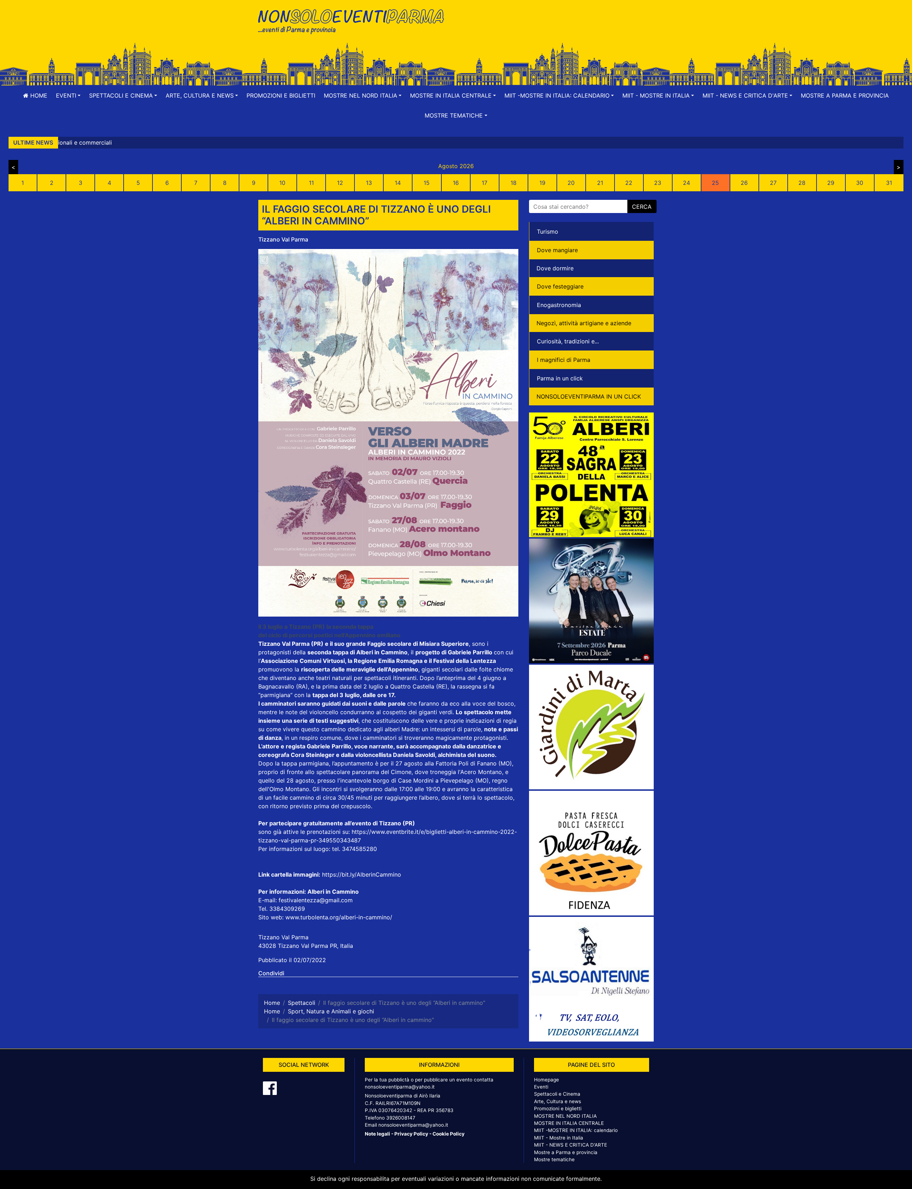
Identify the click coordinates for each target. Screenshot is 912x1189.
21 (600, 182)
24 (686, 182)
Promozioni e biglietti (281, 95)
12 (340, 182)
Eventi (541, 1087)
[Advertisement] (557, 29)
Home (37, 95)
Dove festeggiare (560, 286)
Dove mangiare (557, 250)
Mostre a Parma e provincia (845, 95)
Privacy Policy (411, 1134)
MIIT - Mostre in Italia (558, 1138)
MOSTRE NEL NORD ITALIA (565, 1116)
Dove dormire (555, 268)
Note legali (377, 1134)
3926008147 (400, 1118)
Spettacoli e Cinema (557, 1094)
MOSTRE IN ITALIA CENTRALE (569, 1123)
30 (859, 182)
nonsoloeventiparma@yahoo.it (400, 1087)
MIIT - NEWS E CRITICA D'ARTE (570, 1145)
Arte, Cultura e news (557, 1101)
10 (282, 182)
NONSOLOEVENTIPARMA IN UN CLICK (589, 396)
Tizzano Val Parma (283, 239)
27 (773, 182)
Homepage (546, 1079)
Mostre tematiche (554, 1159)
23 (657, 182)
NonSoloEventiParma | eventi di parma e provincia (354, 20)
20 (571, 182)
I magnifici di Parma (563, 359)
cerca (642, 206)
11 (311, 182)
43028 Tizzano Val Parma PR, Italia (305, 945)
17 (484, 182)
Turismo (547, 231)
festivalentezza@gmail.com (315, 900)
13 (369, 182)
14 (398, 182)
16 (456, 182)
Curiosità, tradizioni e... (568, 341)
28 (801, 182)
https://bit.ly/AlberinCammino (361, 874)
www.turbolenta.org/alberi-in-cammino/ (338, 917)
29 (830, 182)
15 (427, 182)
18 (514, 182)
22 (628, 182)
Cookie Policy (448, 1134)
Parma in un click (560, 378)
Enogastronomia (559, 304)
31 (889, 182)
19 (542, 182)
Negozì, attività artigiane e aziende (584, 323)
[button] (68, 95)
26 (744, 182)
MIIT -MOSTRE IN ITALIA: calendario (576, 1130)
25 (715, 182)
